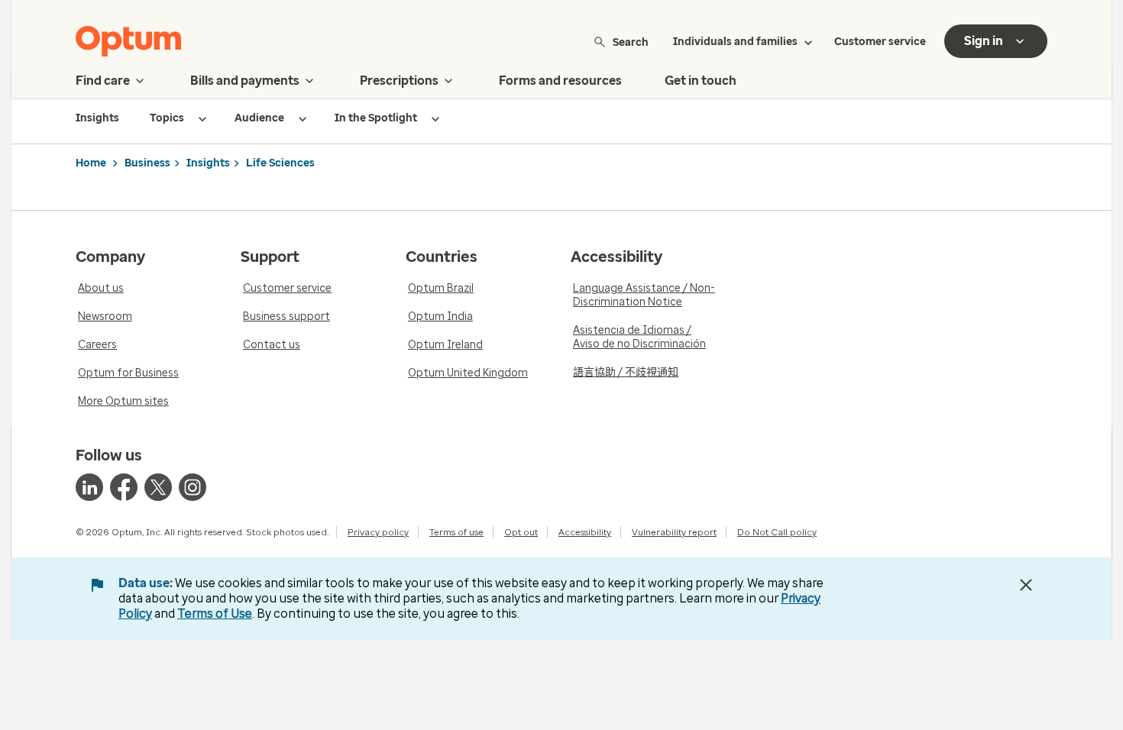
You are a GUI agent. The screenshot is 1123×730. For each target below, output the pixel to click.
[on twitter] (158, 487)
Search (631, 41)
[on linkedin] (89, 487)
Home (91, 163)
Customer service (880, 41)
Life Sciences (280, 163)
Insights (208, 163)
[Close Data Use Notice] (1026, 585)
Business (147, 163)
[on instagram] (192, 487)
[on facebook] (124, 487)
